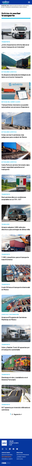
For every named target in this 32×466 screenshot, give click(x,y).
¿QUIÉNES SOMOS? (21, 457)
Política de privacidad (23, 454)
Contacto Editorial (7, 454)
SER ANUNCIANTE (6, 457)
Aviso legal (20, 459)
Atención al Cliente (7, 459)
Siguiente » (18, 414)
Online (11, 441)
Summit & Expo (13, 443)
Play (10, 444)
